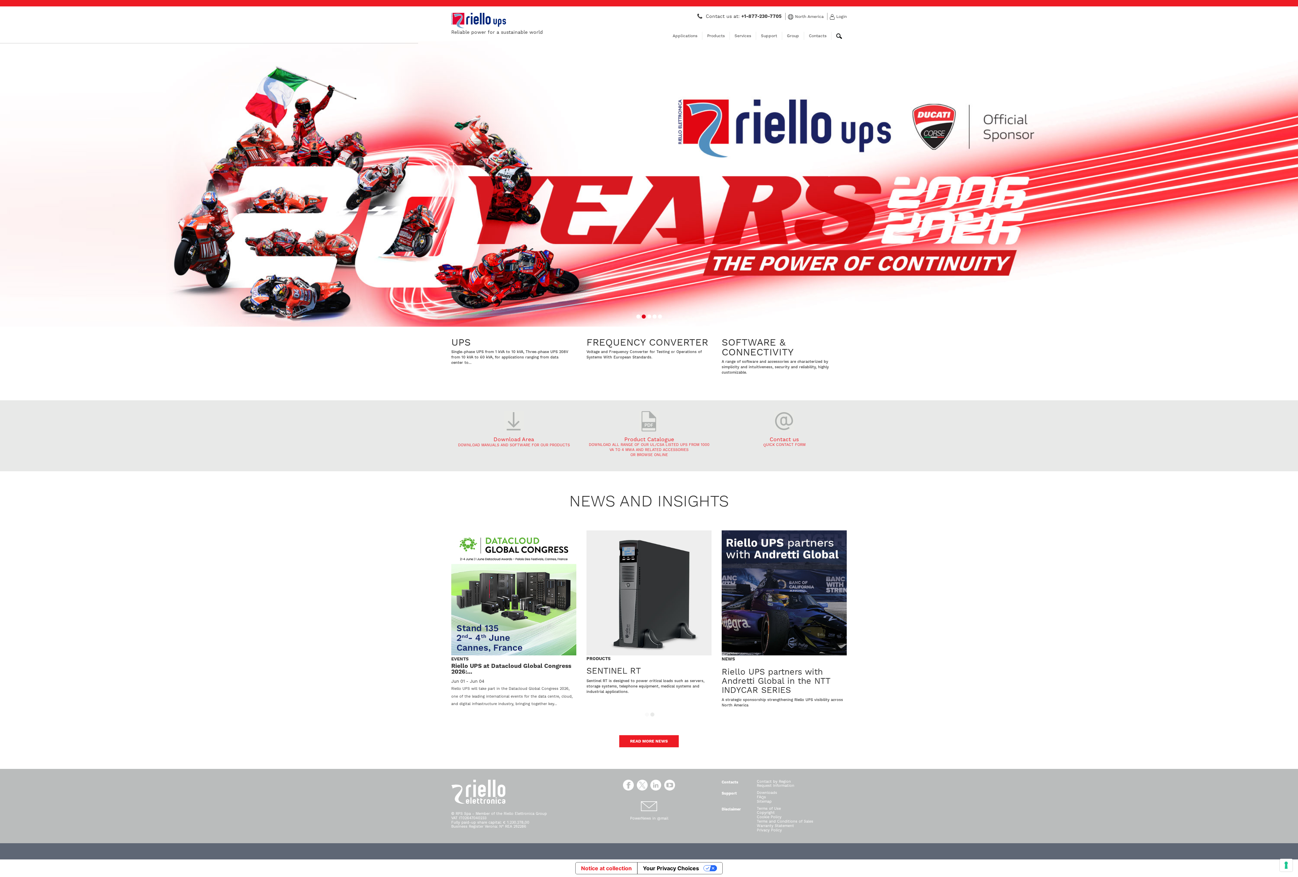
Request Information (775, 785)
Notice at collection (606, 868)
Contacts (817, 35)
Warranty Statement (775, 826)
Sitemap (764, 801)
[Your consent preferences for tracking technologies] (1286, 865)
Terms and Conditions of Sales (785, 821)
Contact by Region (774, 781)
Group (793, 35)
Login (841, 16)
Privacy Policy (769, 830)
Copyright (766, 812)
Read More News (649, 741)
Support (769, 35)
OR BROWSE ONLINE (649, 455)
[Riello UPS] (478, 20)
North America (809, 16)
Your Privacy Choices (671, 868)
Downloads (767, 793)
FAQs (761, 797)
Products (716, 35)
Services (743, 35)
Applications (685, 35)
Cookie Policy (769, 817)
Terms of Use (769, 808)
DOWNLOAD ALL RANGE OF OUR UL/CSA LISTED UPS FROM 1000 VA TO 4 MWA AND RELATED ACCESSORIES (649, 447)
